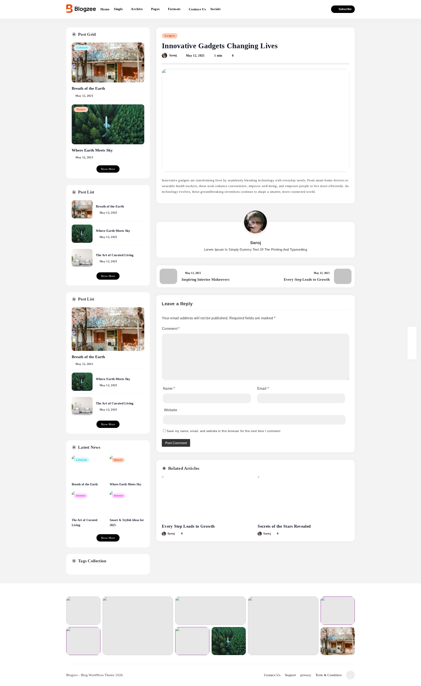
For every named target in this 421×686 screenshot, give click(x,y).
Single (118, 9)
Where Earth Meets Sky (92, 150)
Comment (171, 328)
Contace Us (197, 9)
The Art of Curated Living (115, 255)
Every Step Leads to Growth (188, 526)
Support (290, 675)
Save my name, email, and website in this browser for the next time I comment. (224, 431)
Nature (81, 109)
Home (104, 9)
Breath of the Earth (88, 88)
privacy (305, 675)
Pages (155, 9)
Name (169, 388)
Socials (215, 9)
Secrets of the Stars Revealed (284, 526)
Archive (137, 9)
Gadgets (169, 35)
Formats (174, 9)
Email (263, 388)
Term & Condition (329, 675)
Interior (80, 495)
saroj (173, 55)
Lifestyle (82, 47)
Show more (108, 169)
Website (170, 410)
